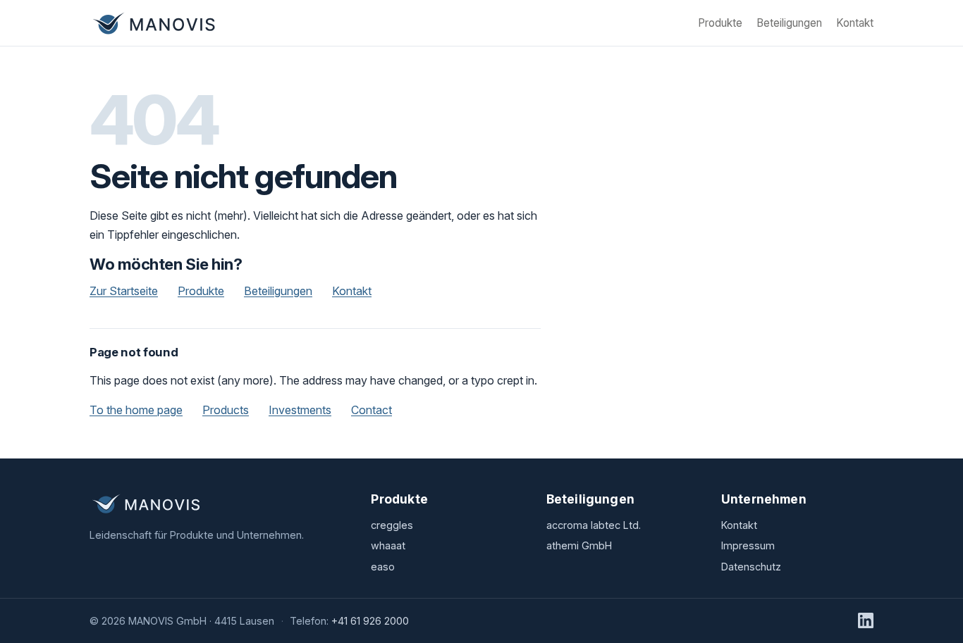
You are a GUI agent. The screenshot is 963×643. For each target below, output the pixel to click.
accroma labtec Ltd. (593, 525)
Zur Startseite (124, 291)
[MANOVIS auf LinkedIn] (865, 620)
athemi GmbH (579, 545)
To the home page (136, 410)
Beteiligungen (789, 23)
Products (225, 410)
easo (383, 567)
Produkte (720, 23)
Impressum (748, 545)
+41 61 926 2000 (370, 621)
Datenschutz (751, 567)
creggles (392, 525)
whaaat (388, 545)
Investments (300, 410)
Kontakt (854, 23)
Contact (371, 410)
